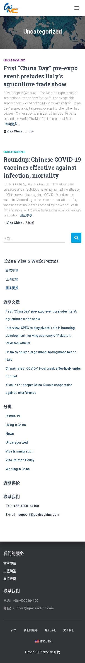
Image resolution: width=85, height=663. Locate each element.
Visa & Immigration (19, 451)
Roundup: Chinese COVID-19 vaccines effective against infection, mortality (42, 167)
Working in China (18, 469)
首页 (13, 630)
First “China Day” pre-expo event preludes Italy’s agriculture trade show (40, 76)
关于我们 (68, 630)
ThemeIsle (46, 652)
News (10, 434)
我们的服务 (30, 630)
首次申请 (12, 270)
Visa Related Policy (20, 460)
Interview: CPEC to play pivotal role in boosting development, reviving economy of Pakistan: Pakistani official (40, 335)
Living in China (16, 425)
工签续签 (12, 279)
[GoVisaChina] (12, 8)
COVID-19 (13, 416)
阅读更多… (12, 124)
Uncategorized (14, 60)
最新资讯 (50, 630)
